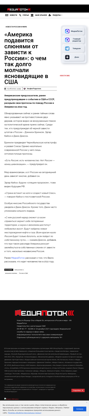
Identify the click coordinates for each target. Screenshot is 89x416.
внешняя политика (11, 273)
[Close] (86, 402)
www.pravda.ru (19, 270)
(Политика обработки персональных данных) (24, 413)
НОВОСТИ (13, 15)
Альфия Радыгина (34, 88)
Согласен (79, 409)
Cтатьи (25, 15)
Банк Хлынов (41, 15)
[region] (44, 408)
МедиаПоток (18, 258)
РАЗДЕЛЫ (56, 15)
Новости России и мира (16, 27)
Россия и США (23, 273)
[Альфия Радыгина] (25, 89)
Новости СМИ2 (65, 76)
